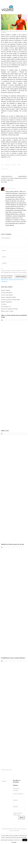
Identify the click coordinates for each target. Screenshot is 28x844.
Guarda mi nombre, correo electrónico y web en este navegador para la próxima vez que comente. (14, 271)
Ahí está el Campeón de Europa (9, 308)
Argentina (7, 164)
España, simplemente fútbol (8, 297)
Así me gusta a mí (6, 306)
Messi (18, 164)
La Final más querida (6, 292)
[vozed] (7, 11)
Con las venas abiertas (7, 295)
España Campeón (5, 290)
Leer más (14, 842)
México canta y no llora (7, 311)
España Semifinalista (6, 302)
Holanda (14, 164)
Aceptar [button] (24, 840)
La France (3, 304)
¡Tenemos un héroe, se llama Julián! (10, 299)
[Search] (12, 781)
